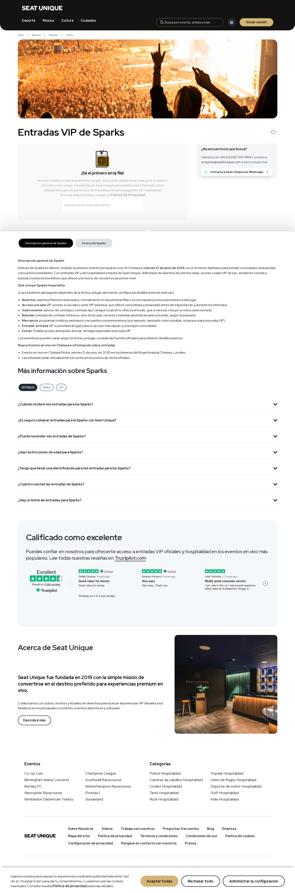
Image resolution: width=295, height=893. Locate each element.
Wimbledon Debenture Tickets (48, 799)
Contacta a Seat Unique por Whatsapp (236, 172)
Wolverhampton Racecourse (108, 786)
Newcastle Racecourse (43, 792)
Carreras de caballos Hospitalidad (176, 779)
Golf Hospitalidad (225, 792)
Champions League (100, 773)
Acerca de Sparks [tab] (94, 243)
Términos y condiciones (159, 836)
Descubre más (34, 720)
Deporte (28, 20)
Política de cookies (240, 836)
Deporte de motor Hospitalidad (236, 786)
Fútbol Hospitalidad (165, 773)
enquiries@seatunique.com (221, 162)
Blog (210, 829)
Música (48, 20)
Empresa (229, 829)
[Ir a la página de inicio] (42, 8)
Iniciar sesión (256, 22)
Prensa (190, 843)
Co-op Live (33, 773)
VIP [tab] (61, 387)
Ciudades (88, 20)
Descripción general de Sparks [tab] (46, 243)
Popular (53, 35)
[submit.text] (137, 205)
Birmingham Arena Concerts (46, 779)
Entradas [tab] (27, 387)
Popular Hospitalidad (227, 773)
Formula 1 (92, 792)
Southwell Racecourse (103, 779)
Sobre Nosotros (80, 829)
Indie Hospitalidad (225, 799)
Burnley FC (33, 786)
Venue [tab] (47, 387)
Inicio (21, 35)
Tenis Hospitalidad (164, 792)
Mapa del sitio (79, 836)
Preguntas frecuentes (181, 829)
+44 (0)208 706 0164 (235, 157)
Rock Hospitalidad (164, 799)
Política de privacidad (70, 886)
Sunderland (94, 799)
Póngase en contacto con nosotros (149, 843)
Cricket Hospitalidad (166, 786)
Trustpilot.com (130, 558)
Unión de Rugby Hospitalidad (233, 779)
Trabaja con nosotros (138, 829)
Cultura (67, 20)
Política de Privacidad (128, 195)
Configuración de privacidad (90, 843)
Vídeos (107, 829)
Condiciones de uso (201, 836)
